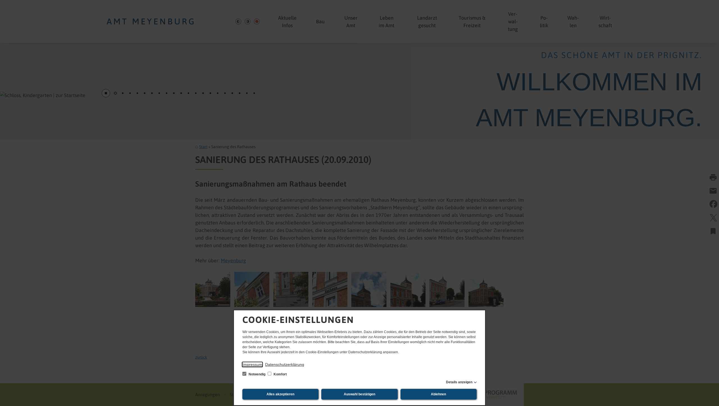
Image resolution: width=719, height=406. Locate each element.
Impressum (252, 364)
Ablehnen (438, 394)
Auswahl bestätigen (359, 394)
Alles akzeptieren (280, 394)
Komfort (280, 374)
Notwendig (257, 374)
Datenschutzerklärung (284, 364)
